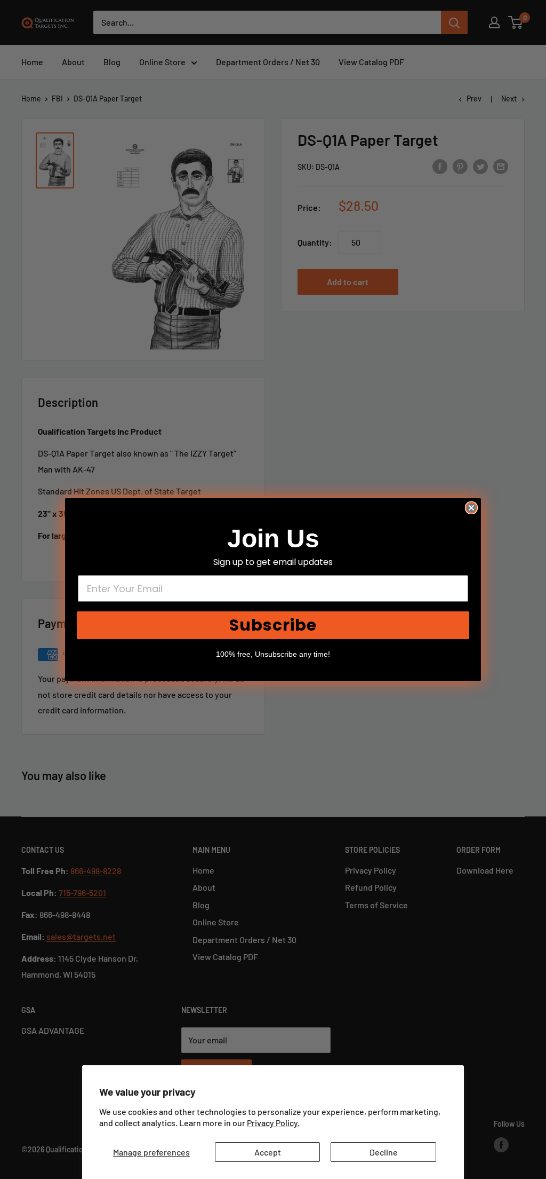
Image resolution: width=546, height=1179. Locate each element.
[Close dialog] (471, 507)
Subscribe (273, 625)
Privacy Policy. (273, 1123)
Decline (384, 1152)
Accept (267, 1152)
